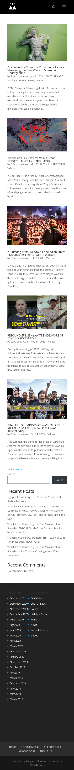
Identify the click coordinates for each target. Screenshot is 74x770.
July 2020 (15, 624)
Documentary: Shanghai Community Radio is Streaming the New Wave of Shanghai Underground (36, 70)
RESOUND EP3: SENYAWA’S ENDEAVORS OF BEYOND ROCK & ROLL (35, 337)
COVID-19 (36, 598)
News (31, 80)
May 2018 (15, 693)
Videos (39, 80)
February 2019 (18, 683)
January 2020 (17, 656)
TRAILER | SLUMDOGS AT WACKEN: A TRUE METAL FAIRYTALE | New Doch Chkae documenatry (35, 428)
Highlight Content (17, 80)
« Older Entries (15, 469)
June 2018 (15, 688)
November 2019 (19, 662)
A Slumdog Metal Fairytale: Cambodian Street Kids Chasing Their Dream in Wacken (36, 253)
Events (34, 609)
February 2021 (18, 598)
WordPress (37, 765)
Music (34, 619)
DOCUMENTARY (30, 747)
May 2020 (15, 635)
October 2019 (17, 667)
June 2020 (15, 630)
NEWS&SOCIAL (26, 751)
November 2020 (19, 609)
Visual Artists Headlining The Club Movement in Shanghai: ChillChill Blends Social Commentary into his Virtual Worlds (35, 528)
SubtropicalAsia (19, 76)
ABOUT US (46, 751)
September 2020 (19, 614)
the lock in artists (40, 630)
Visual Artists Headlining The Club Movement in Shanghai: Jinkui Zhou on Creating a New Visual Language (33, 551)
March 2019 (16, 678)
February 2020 (18, 651)
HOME (12, 747)
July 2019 (15, 672)
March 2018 (16, 699)
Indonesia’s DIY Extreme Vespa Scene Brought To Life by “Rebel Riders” (31, 159)
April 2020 (15, 640)
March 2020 (16, 646)
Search (11, 473)
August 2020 (17, 619)
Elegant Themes (36, 761)
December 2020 (19, 603)
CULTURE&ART (54, 76)
